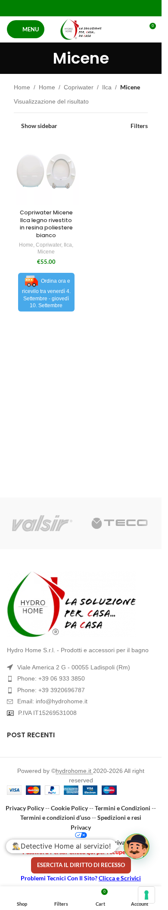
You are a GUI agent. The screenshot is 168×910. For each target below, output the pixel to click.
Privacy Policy (25, 808)
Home (22, 87)
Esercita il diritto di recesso (81, 864)
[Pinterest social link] (80, 8)
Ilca (107, 87)
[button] (136, 846)
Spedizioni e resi (119, 817)
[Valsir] (42, 523)
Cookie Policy (69, 808)
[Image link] (81, 604)
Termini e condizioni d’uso (55, 817)
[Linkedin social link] (91, 8)
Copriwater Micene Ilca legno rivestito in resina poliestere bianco (46, 224)
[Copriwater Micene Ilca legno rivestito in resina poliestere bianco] (46, 173)
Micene (46, 252)
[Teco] (120, 523)
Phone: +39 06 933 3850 (51, 678)
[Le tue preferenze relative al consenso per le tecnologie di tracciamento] (146, 895)
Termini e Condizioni (122, 808)
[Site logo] (81, 29)
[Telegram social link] (102, 8)
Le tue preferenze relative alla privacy (81, 842)
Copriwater (78, 87)
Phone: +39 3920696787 (51, 690)
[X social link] (70, 8)
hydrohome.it (74, 770)
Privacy (81, 827)
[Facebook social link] (58, 8)
